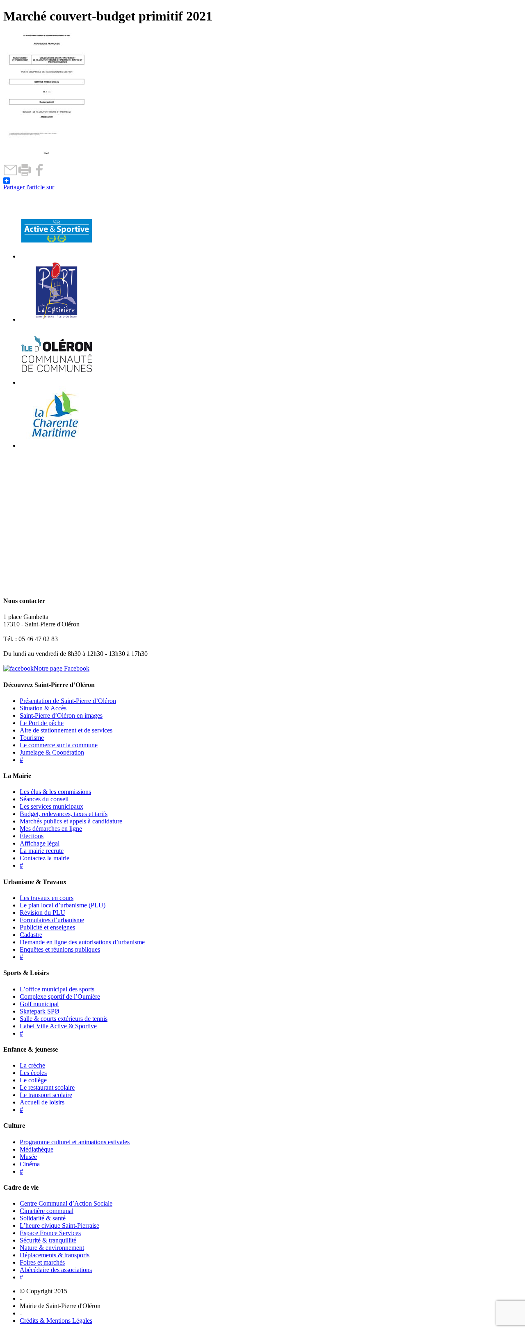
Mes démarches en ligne (51, 828)
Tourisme (32, 737)
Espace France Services (50, 1232)
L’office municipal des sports (57, 989)
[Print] (25, 173)
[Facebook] (39, 173)
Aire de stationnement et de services (66, 730)
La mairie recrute (42, 850)
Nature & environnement (52, 1247)
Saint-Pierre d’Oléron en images (61, 715)
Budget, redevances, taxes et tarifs (63, 813)
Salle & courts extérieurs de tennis (63, 1018)
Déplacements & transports (54, 1255)
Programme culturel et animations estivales (75, 1141)
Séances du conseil (44, 799)
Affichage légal (39, 843)
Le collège (33, 1080)
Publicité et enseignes (47, 927)
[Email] (10, 173)
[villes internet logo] (57, 256)
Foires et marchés (42, 1262)
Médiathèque (36, 1149)
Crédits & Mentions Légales (56, 1320)
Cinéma (30, 1164)
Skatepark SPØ (39, 1011)
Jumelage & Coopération (52, 752)
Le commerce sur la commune (59, 744)
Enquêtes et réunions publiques (60, 949)
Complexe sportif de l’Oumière (60, 996)
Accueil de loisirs (42, 1102)
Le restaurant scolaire (47, 1087)
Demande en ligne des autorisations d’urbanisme (82, 942)
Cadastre (31, 934)
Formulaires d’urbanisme (52, 919)
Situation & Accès (43, 708)
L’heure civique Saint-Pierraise (59, 1225)
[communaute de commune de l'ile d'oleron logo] (57, 382)
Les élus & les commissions (55, 791)
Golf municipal (39, 1003)
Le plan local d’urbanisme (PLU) (62, 905)
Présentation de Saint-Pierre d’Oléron (68, 700)
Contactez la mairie (44, 858)
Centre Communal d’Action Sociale (66, 1203)
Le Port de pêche (42, 722)
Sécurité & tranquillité (48, 1240)
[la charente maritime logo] (57, 445)
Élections (31, 835)
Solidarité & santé (43, 1218)
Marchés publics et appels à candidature (71, 821)
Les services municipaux (51, 806)
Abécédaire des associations (56, 1269)
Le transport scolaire (46, 1094)
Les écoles (33, 1072)
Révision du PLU (42, 912)
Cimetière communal (46, 1210)
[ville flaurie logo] (57, 319)
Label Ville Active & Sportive (58, 1026)
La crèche (32, 1065)
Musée (28, 1156)
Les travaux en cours (46, 897)
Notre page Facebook (61, 668)
